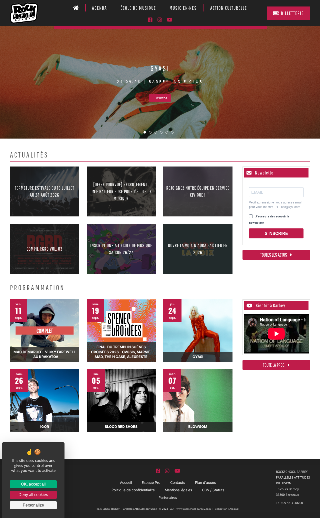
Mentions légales (178, 490)
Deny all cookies (33, 495)
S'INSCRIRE (276, 233)
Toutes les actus (274, 255)
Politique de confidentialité (133, 490)
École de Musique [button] (138, 8)
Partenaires (167, 497)
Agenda (99, 8)
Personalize (33, 505)
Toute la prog (274, 365)
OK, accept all (33, 484)
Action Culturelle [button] (228, 8)
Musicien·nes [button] (183, 8)
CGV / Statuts (213, 490)
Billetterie (292, 13)
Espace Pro (151, 482)
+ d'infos (160, 98)
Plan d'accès (205, 482)
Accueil (126, 482)
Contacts (177, 482)
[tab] (145, 132)
